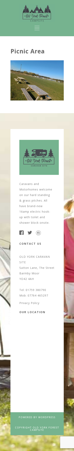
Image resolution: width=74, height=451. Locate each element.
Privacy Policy (29, 303)
